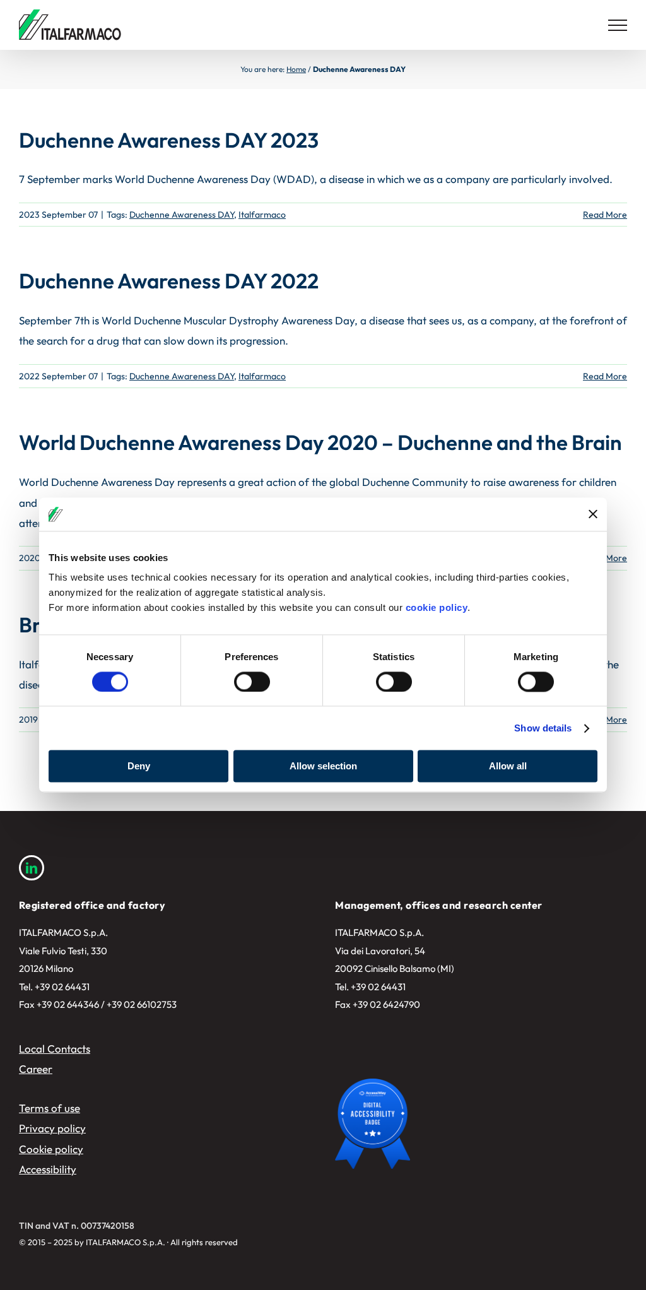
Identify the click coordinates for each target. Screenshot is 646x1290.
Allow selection (323, 766)
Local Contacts (54, 1048)
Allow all (508, 766)
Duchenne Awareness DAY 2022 (169, 281)
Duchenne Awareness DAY (181, 214)
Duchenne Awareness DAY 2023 (169, 140)
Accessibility (47, 1169)
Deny (138, 766)
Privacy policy (52, 1128)
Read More (605, 214)
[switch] (252, 682)
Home (296, 69)
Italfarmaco (262, 214)
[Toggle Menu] (617, 25)
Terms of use (49, 1108)
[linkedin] (31, 867)
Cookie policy (51, 1149)
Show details (543, 728)
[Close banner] (593, 514)
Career (35, 1068)
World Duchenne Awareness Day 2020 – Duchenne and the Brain (320, 442)
